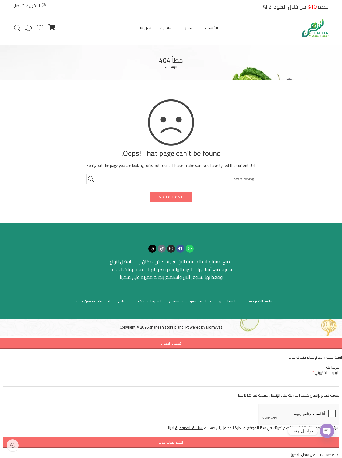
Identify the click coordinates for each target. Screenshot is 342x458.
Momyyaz (214, 327)
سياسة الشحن (229, 301)
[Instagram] (171, 249)
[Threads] (152, 249)
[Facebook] (180, 249)
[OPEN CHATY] (327, 431)
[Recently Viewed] (13, 445)
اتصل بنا (146, 28)
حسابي (168, 28)
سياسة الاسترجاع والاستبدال (190, 301)
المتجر (190, 28)
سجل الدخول (299, 454)
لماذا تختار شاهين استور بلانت (89, 301)
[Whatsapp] (190, 249)
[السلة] (51, 28)
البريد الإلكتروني (325, 372)
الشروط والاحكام (149, 301)
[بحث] (17, 28)
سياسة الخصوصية (261, 301)
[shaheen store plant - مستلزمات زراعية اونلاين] (315, 28)
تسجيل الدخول (171, 343)
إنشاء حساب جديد (171, 442)
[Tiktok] (162, 249)
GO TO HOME (171, 197)
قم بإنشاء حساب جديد (306, 357)
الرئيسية (211, 28)
